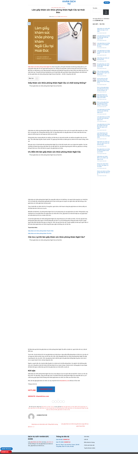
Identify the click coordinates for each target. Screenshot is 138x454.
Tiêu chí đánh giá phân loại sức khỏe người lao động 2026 (103, 73)
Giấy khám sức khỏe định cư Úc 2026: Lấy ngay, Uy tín (102, 158)
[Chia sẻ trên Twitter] (55, 401)
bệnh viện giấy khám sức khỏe (67, 406)
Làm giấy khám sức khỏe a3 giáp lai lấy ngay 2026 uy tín (103, 52)
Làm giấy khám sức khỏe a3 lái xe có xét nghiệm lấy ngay (103, 45)
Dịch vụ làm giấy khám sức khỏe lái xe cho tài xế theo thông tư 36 (103, 89)
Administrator (63, 16)
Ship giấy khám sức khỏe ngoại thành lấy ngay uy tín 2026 (102, 96)
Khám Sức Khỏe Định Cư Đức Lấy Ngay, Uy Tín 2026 (102, 165)
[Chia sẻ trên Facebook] (53, 401)
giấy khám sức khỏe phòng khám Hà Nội (58, 408)
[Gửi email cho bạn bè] (58, 401)
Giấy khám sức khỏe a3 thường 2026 (103, 58)
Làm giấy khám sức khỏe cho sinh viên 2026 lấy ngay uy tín (103, 118)
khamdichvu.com (64, 380)
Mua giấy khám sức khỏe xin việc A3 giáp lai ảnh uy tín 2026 (103, 150)
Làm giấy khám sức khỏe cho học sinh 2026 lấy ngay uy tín (103, 111)
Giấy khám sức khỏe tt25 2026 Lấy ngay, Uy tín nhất (103, 30)
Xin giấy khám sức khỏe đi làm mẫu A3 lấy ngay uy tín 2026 (103, 65)
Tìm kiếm (95, 8)
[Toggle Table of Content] (36, 78)
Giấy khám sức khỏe (56, 7)
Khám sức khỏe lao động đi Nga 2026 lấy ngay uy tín (103, 173)
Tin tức (63, 7)
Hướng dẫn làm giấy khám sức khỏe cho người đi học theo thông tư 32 (103, 80)
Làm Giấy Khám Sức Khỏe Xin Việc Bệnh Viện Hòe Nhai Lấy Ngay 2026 (103, 135)
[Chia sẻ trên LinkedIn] (63, 401)
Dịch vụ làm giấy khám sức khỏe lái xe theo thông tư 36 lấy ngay (103, 104)
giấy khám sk (49, 442)
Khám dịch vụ (69, 2)
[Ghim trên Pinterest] (61, 401)
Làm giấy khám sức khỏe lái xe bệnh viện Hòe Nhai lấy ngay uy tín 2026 (103, 126)
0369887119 (4, 452)
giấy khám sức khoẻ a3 (45, 408)
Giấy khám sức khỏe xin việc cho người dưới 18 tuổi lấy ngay (103, 143)
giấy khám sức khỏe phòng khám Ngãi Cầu (77, 408)
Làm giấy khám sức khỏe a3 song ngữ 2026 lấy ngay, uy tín (103, 37)
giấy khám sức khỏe (35, 408)
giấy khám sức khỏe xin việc (64, 409)
